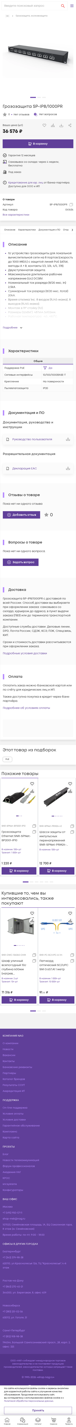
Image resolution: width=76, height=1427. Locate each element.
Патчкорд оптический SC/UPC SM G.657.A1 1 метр (53, 965)
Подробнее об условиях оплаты (26, 708)
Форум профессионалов (19, 1166)
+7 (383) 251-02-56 (13, 1311)
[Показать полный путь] (7, 16)
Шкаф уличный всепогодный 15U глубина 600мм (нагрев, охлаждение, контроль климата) (15, 967)
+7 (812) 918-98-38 (13, 1336)
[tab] (10, 230)
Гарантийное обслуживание (21, 1125)
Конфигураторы (13, 1190)
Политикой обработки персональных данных (28, 1401)
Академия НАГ (12, 1172)
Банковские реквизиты (17, 1067)
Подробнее (10, 327)
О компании (10, 1043)
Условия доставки (14, 1119)
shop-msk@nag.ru (14, 1218)
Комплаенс (10, 1131)
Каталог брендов (14, 1079)
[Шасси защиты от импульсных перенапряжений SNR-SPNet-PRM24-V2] (56, 797)
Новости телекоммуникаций (21, 1160)
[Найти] (63, 6)
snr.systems (10, 1184)
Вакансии (9, 1055)
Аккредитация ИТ (14, 1091)
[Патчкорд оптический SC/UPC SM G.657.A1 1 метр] (56, 926)
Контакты (9, 1061)
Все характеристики (16, 214)
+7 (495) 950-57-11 (12, 1212)
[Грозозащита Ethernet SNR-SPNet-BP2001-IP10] (19, 797)
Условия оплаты (13, 1113)
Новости (8, 1049)
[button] (38, 58)
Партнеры (9, 1073)
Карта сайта (11, 1137)
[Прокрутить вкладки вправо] (72, 230)
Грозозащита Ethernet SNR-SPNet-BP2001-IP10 (16, 836)
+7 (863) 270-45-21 (13, 1286)
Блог (5, 1154)
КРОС (6, 1178)
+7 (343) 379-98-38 (13, 1257)
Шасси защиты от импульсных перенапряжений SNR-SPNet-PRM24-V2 (52, 838)
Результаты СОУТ (14, 1085)
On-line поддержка (15, 1107)
